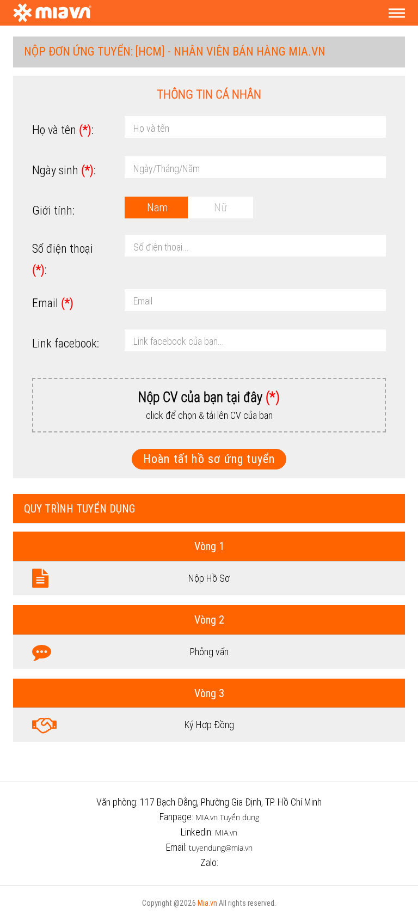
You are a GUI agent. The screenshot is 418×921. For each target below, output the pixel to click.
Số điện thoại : (62, 259)
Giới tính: (53, 210)
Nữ (220, 207)
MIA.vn (226, 832)
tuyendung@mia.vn (221, 848)
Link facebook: (65, 343)
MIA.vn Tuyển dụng (227, 817)
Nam (157, 207)
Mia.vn (207, 903)
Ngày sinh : (64, 170)
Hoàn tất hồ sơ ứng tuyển (209, 459)
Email (52, 303)
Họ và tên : (63, 130)
